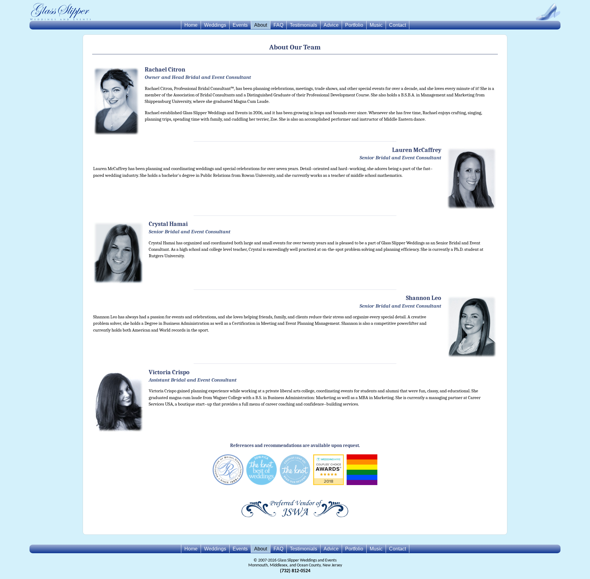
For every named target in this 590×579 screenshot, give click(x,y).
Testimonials (303, 25)
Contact (397, 25)
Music (376, 25)
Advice (331, 25)
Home (191, 25)
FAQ (278, 25)
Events (240, 25)
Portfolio (354, 25)
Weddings (215, 25)
